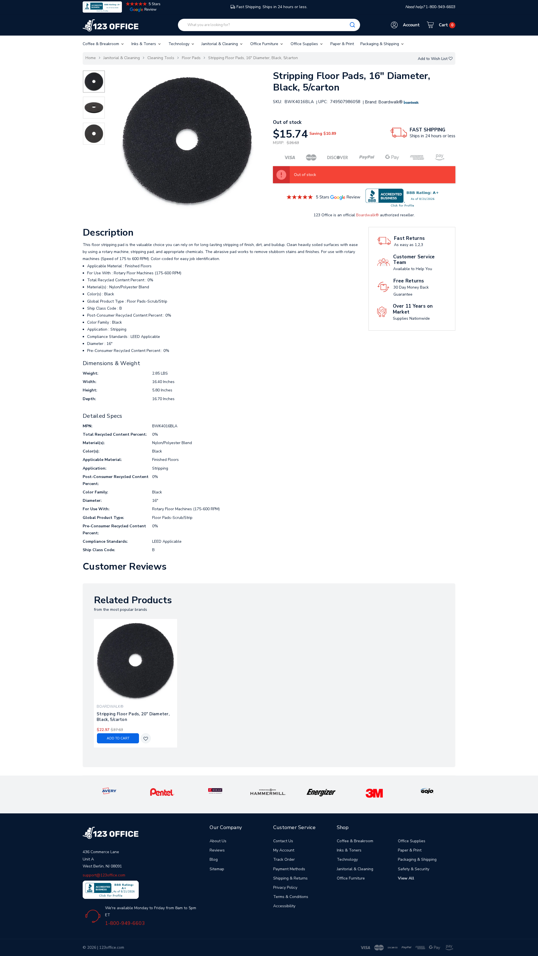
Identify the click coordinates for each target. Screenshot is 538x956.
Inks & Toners (144, 44)
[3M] (374, 793)
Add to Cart (118, 738)
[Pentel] (162, 791)
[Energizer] (321, 792)
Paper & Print (342, 44)
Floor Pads (191, 58)
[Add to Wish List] (146, 739)
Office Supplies (305, 44)
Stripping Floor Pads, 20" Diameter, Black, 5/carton (133, 716)
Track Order (284, 859)
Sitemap (217, 869)
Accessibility (284, 906)
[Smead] (215, 790)
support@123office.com (104, 875)
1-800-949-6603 (125, 923)
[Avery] (109, 790)
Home (90, 58)
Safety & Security (413, 869)
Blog (214, 859)
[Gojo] (427, 790)
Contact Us (283, 841)
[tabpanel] (135, 683)
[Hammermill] (268, 791)
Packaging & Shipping (380, 44)
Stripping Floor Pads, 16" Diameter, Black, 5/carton (253, 58)
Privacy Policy (285, 887)
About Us (218, 841)
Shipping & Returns (290, 878)
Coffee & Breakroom (101, 44)
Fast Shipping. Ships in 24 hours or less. (271, 7)
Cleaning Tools (160, 58)
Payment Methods (289, 869)
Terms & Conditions (290, 896)
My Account (283, 850)
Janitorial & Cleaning (220, 44)
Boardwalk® (367, 215)
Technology (179, 44)
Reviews (217, 850)
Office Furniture (264, 44)
